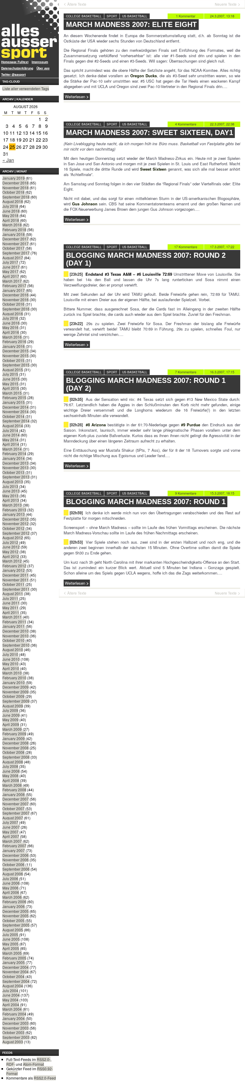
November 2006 (15, 859)
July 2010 (10, 654)
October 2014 (13, 416)
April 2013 (10, 500)
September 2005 (16, 924)
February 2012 (14, 565)
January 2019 (13, 178)
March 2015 (12, 392)
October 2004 (13, 976)
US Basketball (134, 16)
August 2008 (12, 761)
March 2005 (12, 953)
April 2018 (10, 220)
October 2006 (13, 864)
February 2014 (14, 453)
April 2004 (10, 1004)
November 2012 (15, 523)
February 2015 (14, 397)
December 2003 (15, 1023)
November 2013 (15, 467)
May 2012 (10, 551)
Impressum (40, 62)
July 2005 (10, 934)
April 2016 (10, 332)
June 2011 (11, 602)
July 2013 (10, 486)
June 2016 (11, 322)
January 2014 (13, 458)
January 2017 (13, 290)
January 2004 (13, 1018)
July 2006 (10, 878)
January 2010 (13, 682)
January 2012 (13, 570)
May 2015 (10, 383)
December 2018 (15, 182)
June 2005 (11, 939)
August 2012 (12, 537)
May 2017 (10, 271)
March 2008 (12, 785)
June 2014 (11, 434)
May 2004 (10, 999)
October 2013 (13, 472)
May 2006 (10, 887)
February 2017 (14, 285)
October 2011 (13, 584)
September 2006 (16, 868)
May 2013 (10, 495)
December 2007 (15, 798)
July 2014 (10, 430)
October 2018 (13, 192)
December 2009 (15, 686)
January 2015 (13, 402)
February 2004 (14, 1013)
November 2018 (15, 187)
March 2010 (12, 672)
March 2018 (12, 224)
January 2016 (13, 346)
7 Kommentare (185, 371)
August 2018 (12, 201)
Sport (112, 16)
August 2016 (12, 313)
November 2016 (15, 299)
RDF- (10, 1064)
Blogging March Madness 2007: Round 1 (146, 502)
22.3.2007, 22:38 (222, 124)
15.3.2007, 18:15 (222, 493)
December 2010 (15, 630)
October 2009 (13, 696)
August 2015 (12, 369)
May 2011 (10, 607)
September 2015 (16, 364)
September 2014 (16, 420)
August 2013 (12, 481)
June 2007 (11, 827)
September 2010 (16, 645)
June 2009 (11, 715)
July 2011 (10, 598)
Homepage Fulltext (14, 62)
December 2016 (15, 294)
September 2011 (16, 589)
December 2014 (15, 407)
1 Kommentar (185, 15)
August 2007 (12, 817)
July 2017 (10, 262)
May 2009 (10, 719)
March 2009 (12, 729)
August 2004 (12, 985)
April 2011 (10, 612)
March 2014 (12, 448)
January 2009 (13, 738)
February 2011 (14, 621)
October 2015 (13, 360)
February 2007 (14, 845)
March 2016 (12, 336)
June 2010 (11, 659)
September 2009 (16, 701)
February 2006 (14, 901)
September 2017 (16, 252)
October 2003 (13, 1032)
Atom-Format (33, 1064)
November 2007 (15, 803)
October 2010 (13, 640)
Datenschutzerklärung (17, 68)
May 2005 (10, 943)
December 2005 (15, 911)
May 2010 (10, 663)
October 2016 (13, 304)
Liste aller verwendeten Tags (25, 88)
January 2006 (13, 906)
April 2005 (10, 948)
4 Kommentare (185, 124)
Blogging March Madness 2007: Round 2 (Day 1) (146, 259)
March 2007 (12, 841)
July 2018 (10, 206)
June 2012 (11, 546)
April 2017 (10, 276)
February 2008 (14, 789)
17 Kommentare (185, 246)
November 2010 (15, 635)
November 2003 (15, 1027)
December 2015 (15, 350)
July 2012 (10, 542)
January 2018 (13, 234)
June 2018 (11, 210)
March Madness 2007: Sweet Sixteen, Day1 (149, 132)
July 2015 (10, 374)
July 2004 (10, 990)
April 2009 (10, 724)
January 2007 (13, 850)
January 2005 (13, 962)
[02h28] (76, 424)
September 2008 (16, 756)
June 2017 (11, 266)
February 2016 (14, 341)
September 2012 (16, 533)
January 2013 (13, 514)
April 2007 (10, 836)
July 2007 (10, 822)
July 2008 (10, 766)
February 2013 (14, 509)
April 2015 (10, 388)
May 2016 (10, 327)
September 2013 (16, 476)
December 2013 (15, 463)
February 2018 (14, 229)
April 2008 (10, 780)
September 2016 (16, 308)
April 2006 (10, 892)
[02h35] (76, 399)
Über (43, 68)
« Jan (8, 160)
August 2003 (12, 1041)
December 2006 (15, 855)
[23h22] (76, 323)
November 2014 (15, 411)
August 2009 (12, 705)
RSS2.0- (43, 1059)
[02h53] (76, 542)
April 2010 (10, 668)
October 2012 (13, 528)
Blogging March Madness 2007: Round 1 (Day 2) (146, 384)
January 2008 (13, 794)
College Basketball (84, 16)
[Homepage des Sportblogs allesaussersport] (29, 29)
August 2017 (12, 257)
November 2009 (15, 691)
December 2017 (15, 238)
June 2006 (11, 883)
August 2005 (12, 929)
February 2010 (14, 677)
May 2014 (10, 439)
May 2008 (10, 775)
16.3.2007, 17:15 (222, 371)
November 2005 (15, 915)
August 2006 (12, 873)
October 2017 (13, 248)
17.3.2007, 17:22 (222, 246)
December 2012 (15, 518)
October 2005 (13, 920)
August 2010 (12, 649)
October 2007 (13, 808)
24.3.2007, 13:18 (222, 15)
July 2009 (10, 710)
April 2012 (10, 556)
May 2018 (10, 215)
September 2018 (16, 196)
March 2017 (12, 281)
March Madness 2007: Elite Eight (131, 24)
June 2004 (11, 994)
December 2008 (15, 742)
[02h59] (76, 513)
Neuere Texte (226, 4)
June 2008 (11, 771)
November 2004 (15, 971)
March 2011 (12, 616)
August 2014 (12, 425)
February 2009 (14, 733)
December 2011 (15, 574)
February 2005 (14, 957)
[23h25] (76, 274)
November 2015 (15, 355)
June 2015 (11, 378)
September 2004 (16, 981)
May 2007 (10, 831)
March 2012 (12, 560)
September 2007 (16, 812)
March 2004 (12, 1009)
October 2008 (13, 752)
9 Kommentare (185, 493)
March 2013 (12, 504)
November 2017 (15, 243)
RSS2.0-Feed (45, 1077)
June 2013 (11, 490)
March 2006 (12, 897)
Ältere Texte (76, 4)
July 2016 (10, 318)
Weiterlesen (75, 96)
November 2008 (15, 747)
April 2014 (10, 444)
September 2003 (16, 1037)
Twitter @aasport (13, 74)
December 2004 (15, 967)
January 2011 (13, 626)
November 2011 (15, 579)
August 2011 (12, 593)
